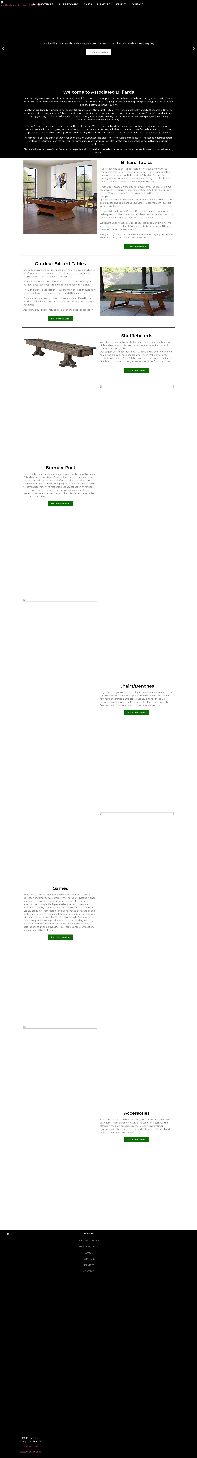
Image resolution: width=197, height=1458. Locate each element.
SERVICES (120, 4)
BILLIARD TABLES (43, 4)
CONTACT (137, 4)
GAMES (88, 4)
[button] (3, 48)
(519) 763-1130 (30, 1446)
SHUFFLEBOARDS (68, 4)
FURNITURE (103, 4)
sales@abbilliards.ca (30, 1451)
